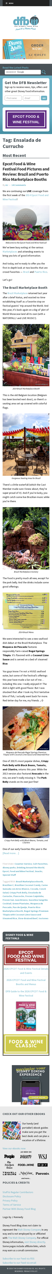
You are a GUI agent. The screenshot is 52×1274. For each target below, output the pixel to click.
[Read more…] (11, 853)
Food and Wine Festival (22, 871)
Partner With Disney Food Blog (19, 1209)
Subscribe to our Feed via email (19, 1262)
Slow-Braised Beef (28, 918)
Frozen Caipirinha (34, 896)
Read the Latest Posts (15, 67)
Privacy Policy (10, 1200)
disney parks (9, 867)
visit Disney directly (34, 1242)
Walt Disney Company (29, 1229)
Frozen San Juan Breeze (15, 899)
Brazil (26, 272)
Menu (11, 3)
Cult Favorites (40, 863)
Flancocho (18, 896)
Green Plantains (20, 903)
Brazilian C (8, 885)
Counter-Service (23, 863)
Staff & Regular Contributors (18, 1192)
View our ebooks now (14, 1148)
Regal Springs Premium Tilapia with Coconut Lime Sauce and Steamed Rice (26, 915)
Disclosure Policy (12, 1196)
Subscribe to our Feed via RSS (18, 1258)
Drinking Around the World (30, 867)
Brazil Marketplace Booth (29, 881)
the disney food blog (26, 17)
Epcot (6, 871)
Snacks (38, 871)
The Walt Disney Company (22, 1237)
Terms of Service (12, 1204)
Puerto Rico (40, 272)
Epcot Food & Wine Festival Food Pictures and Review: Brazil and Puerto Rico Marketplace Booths (26, 171)
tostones (43, 918)
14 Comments (19, 185)
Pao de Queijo (20, 907)
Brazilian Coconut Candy (27, 885)
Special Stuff (9, 874)
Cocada (34, 888)
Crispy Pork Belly (18, 892)
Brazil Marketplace (17, 293)
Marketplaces (10, 251)
